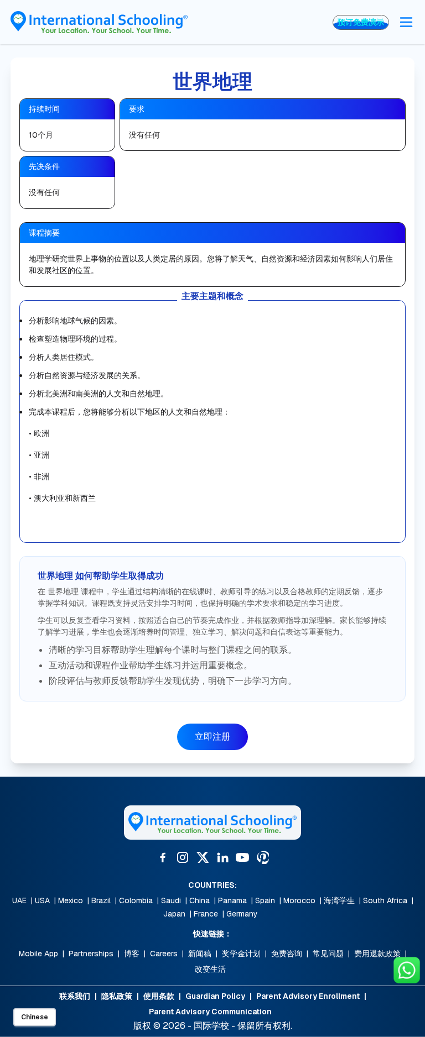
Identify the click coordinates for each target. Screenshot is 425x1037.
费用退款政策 (377, 954)
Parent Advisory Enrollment (308, 996)
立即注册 (212, 736)
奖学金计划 (241, 954)
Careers (164, 954)
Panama (232, 900)
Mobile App (38, 954)
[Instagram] (182, 857)
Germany (242, 914)
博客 (131, 954)
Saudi (171, 900)
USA (42, 900)
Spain (265, 900)
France (206, 914)
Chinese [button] (34, 1017)
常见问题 (328, 954)
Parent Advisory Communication (210, 1012)
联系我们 (74, 996)
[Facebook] (162, 857)
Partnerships (91, 954)
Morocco (299, 900)
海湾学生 (339, 900)
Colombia (136, 900)
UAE (19, 900)
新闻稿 (199, 954)
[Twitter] (202, 857)
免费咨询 (286, 954)
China (199, 900)
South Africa (385, 900)
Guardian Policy (215, 996)
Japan (174, 914)
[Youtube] (242, 857)
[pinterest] (262, 857)
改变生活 (210, 969)
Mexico (70, 900)
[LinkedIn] (222, 857)
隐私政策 (116, 996)
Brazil (101, 900)
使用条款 (158, 996)
